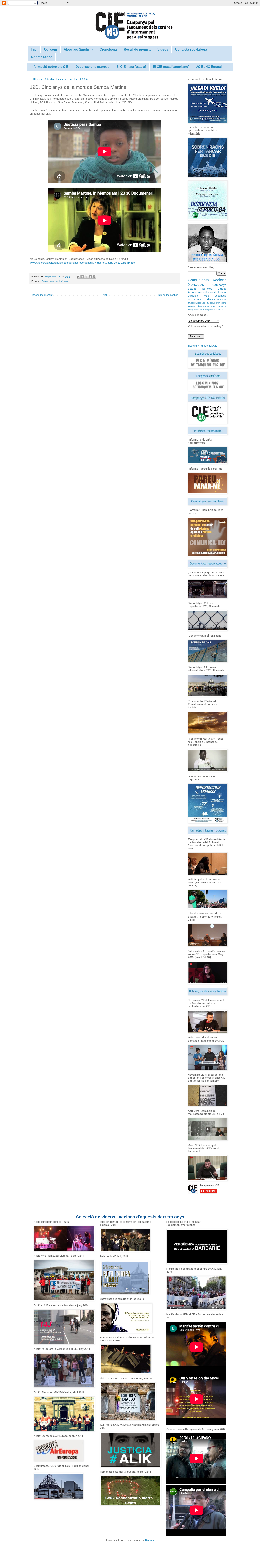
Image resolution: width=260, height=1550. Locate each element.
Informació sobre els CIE (49, 66)
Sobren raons (41, 57)
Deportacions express (92, 66)
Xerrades (196, 284)
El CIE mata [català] (131, 66)
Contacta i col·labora (191, 49)
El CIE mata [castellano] (171, 66)
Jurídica (193, 295)
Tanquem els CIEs (53, 276)
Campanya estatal (51, 281)
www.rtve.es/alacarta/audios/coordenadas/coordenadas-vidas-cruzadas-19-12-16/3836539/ (83, 262)
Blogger (149, 1540)
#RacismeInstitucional (202, 292)
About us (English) (78, 49)
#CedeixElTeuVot (196, 303)
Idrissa (222, 292)
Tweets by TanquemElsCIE (202, 345)
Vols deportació (215, 295)
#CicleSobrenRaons (216, 303)
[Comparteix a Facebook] (90, 277)
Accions (219, 280)
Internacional (195, 299)
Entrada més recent (41, 295)
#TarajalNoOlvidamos (213, 310)
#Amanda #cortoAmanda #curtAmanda (207, 306)
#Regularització (195, 310)
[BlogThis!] (82, 277)
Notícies (207, 288)
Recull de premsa (137, 49)
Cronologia (108, 49)
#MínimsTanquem (216, 299)
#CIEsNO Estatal (209, 66)
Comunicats (198, 280)
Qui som (50, 49)
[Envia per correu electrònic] (79, 277)
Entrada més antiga (167, 295)
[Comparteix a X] (86, 277)
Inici (34, 49)
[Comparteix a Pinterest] (94, 277)
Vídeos (162, 49)
